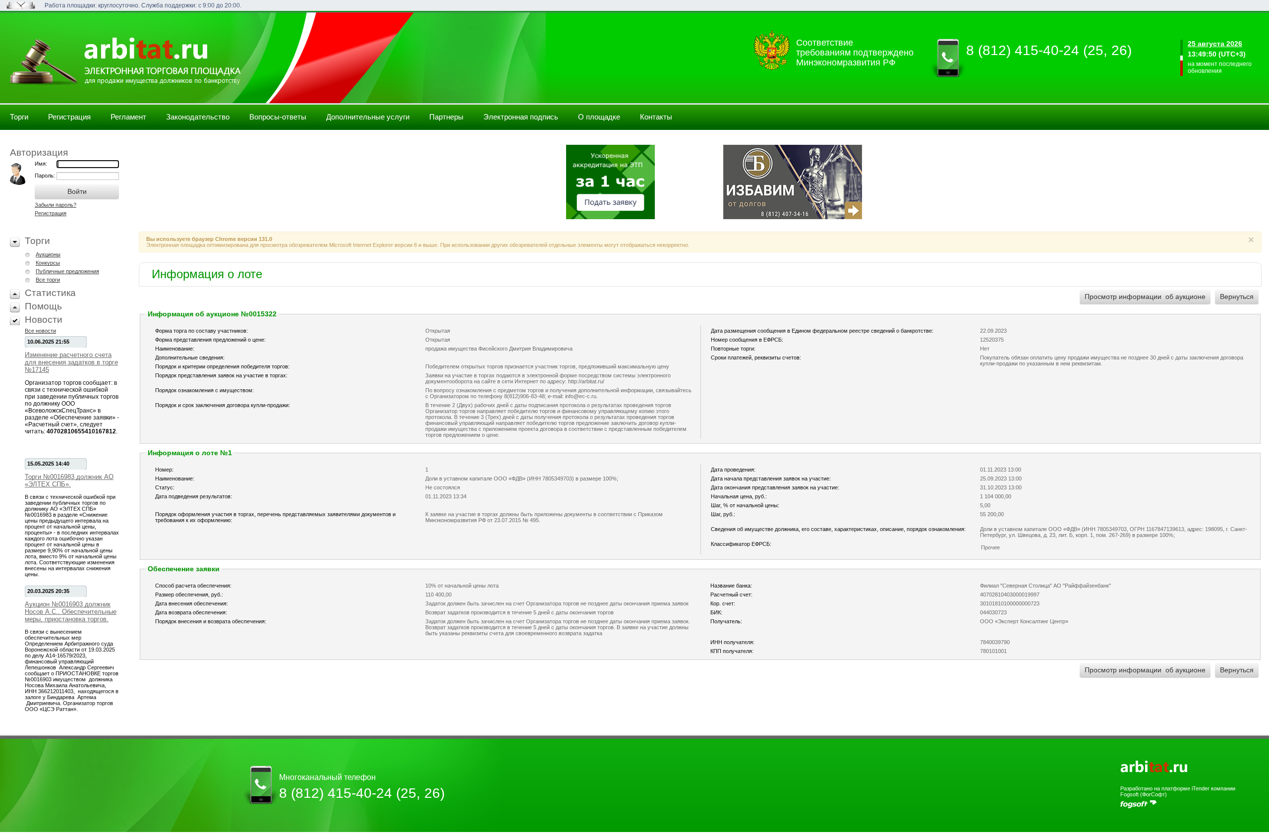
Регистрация (69, 117)
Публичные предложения (67, 271)
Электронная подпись (520, 117)
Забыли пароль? (55, 205)
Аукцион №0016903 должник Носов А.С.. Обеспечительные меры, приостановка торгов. (70, 611)
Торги (19, 117)
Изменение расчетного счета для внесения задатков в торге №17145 (71, 362)
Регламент (128, 117)
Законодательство (198, 117)
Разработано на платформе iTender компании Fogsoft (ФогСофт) (1177, 791)
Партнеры (446, 117)
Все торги (48, 280)
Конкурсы (48, 263)
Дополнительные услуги (367, 117)
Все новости (40, 331)
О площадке (599, 117)
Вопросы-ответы (277, 117)
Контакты (656, 117)
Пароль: (46, 176)
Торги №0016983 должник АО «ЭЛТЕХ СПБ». (69, 480)
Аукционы (48, 254)
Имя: (41, 164)
